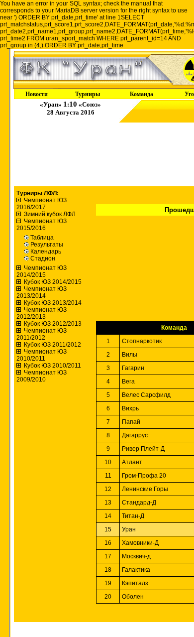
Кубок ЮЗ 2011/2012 (52, 344)
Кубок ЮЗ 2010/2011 (52, 365)
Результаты (46, 244)
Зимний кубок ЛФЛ (50, 214)
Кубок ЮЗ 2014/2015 (53, 281)
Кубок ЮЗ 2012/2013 (53, 323)
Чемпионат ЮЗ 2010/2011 (41, 355)
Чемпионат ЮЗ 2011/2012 (41, 334)
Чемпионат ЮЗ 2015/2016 (41, 225)
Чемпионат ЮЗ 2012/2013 (41, 313)
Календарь (45, 251)
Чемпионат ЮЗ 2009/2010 (41, 376)
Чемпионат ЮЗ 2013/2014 (41, 292)
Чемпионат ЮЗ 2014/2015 (41, 271)
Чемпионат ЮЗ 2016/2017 (41, 204)
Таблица (42, 237)
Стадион (42, 258)
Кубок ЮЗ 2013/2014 (53, 302)
